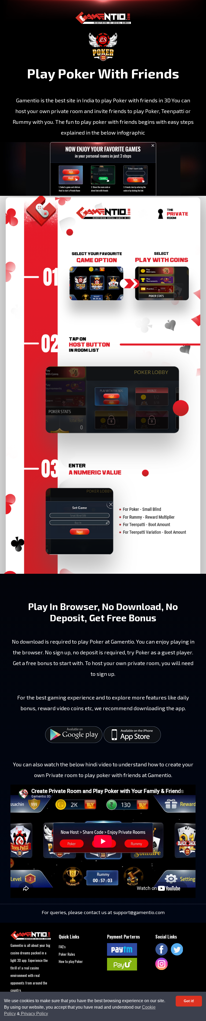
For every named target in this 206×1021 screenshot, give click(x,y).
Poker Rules (67, 954)
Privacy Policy (34, 1013)
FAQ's (62, 946)
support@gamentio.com (139, 912)
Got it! (189, 1001)
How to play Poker (71, 961)
